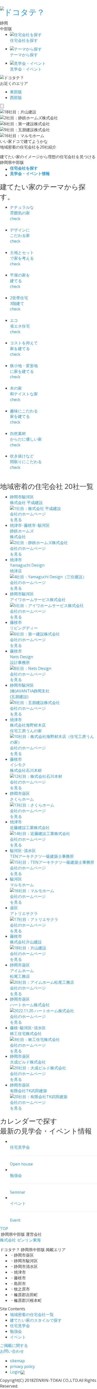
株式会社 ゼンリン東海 (20, 1240)
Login (15, 1372)
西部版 (16, 97)
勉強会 (16, 1331)
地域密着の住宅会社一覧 (32, 1314)
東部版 (16, 92)
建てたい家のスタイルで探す (36, 1320)
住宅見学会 (20, 1325)
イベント (18, 1337)
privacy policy (22, 1366)
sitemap (17, 1361)
